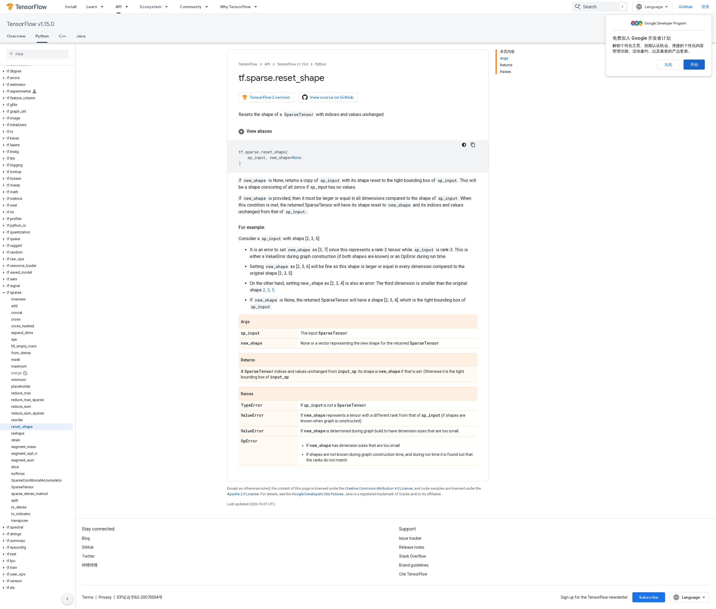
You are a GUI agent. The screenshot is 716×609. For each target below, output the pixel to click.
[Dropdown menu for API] (128, 6)
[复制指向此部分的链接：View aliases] (277, 131)
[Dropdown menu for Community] (208, 6)
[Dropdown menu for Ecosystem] (168, 6)
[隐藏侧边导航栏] (67, 599)
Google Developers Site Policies (317, 494)
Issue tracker (410, 538)
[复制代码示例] (472, 144)
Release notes (411, 547)
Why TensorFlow (235, 6)
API (119, 6)
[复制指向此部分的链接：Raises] (259, 394)
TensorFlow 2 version (270, 97)
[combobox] (600, 7)
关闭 (668, 64)
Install (70, 6)
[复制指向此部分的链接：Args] (255, 322)
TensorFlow (248, 64)
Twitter (88, 556)
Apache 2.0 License (243, 494)
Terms (87, 597)
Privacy (105, 597)
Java (80, 36)
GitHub (686, 6)
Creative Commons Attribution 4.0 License (379, 488)
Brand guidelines (413, 565)
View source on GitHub (332, 97)
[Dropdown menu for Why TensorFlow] (257, 6)
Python (42, 36)
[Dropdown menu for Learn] (103, 6)
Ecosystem (150, 6)
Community (191, 6)
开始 (694, 64)
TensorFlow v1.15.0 (30, 24)
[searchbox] (38, 53)
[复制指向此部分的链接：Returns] (260, 360)
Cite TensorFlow (413, 574)
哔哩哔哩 (90, 565)
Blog (86, 538)
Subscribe (648, 597)
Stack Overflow (412, 556)
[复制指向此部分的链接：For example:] (270, 227)
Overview (16, 36)
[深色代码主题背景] (464, 144)
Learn (91, 6)
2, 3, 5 (268, 290)
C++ (62, 36)
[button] (36, 71)
